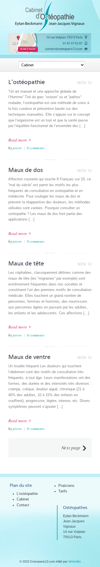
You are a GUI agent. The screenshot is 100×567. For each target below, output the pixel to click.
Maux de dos (25, 170)
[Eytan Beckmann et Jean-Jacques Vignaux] (50, 30)
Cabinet (23, 499)
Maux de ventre (29, 357)
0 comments (35, 147)
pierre (17, 147)
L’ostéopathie (26, 82)
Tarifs (62, 491)
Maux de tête (26, 263)
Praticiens (66, 486)
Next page (71, 447)
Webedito (74, 561)
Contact (23, 505)
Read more (17, 140)
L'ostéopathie (27, 494)
